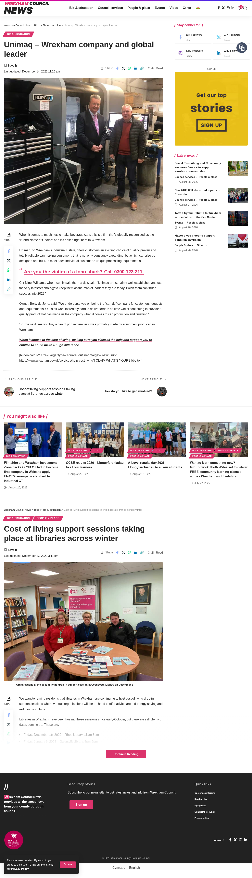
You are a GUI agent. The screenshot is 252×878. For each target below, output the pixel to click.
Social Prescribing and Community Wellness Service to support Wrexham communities (198, 167)
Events (179, 222)
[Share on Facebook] (117, 68)
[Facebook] (219, 7)
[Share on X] (123, 68)
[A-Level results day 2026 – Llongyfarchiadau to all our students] (157, 439)
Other (200, 245)
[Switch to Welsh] (198, 8)
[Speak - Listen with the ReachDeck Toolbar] (241, 47)
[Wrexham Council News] (26, 8)
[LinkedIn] (233, 7)
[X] (223, 7)
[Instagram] (228, 7)
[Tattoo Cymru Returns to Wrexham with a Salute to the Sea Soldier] (238, 218)
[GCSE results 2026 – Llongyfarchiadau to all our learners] (95, 439)
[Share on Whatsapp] (129, 68)
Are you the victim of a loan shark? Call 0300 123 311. (84, 271)
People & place (208, 176)
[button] (68, 864)
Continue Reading (126, 754)
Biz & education (18, 34)
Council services (185, 176)
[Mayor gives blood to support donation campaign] (238, 241)
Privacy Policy (20, 868)
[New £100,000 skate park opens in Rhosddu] (238, 195)
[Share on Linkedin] (135, 68)
